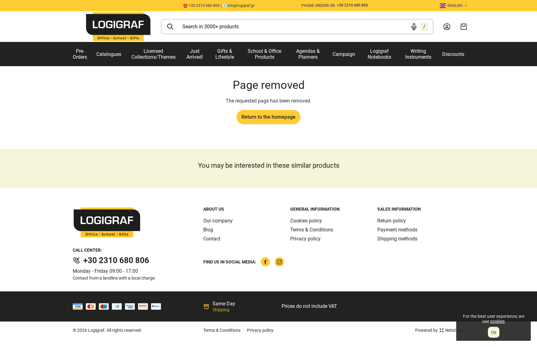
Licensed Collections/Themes (153, 54)
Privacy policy (305, 239)
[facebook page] (265, 262)
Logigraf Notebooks (379, 54)
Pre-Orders (80, 54)
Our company (218, 221)
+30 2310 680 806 (116, 260)
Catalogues (108, 54)
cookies (497, 321)
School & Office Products (264, 54)
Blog (208, 230)
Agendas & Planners (308, 54)
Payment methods (397, 230)
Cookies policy (306, 221)
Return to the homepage (268, 117)
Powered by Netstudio (439, 330)
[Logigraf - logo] (138, 222)
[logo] (118, 26)
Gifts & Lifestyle (224, 54)
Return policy (391, 221)
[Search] (170, 26)
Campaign (344, 54)
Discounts (453, 54)
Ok (493, 332)
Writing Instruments (418, 54)
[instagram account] (279, 262)
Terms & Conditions (311, 230)
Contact (211, 239)
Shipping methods (397, 239)
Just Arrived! (194, 54)
